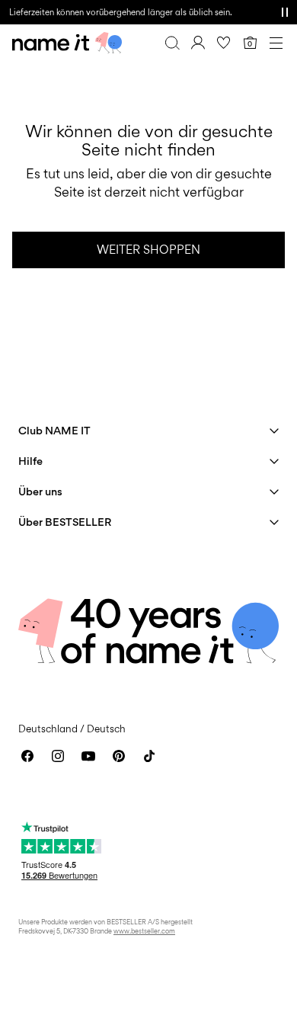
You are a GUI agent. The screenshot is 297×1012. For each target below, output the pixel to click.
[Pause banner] (285, 12)
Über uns (40, 491)
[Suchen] (172, 43)
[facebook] (27, 756)
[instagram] (58, 756)
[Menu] (276, 43)
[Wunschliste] (224, 43)
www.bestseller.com (144, 931)
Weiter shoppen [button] (148, 249)
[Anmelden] (198, 43)
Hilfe (30, 460)
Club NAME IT (54, 430)
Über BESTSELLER (64, 521)
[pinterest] (119, 756)
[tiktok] (149, 756)
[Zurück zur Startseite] (67, 42)
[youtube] (88, 756)
